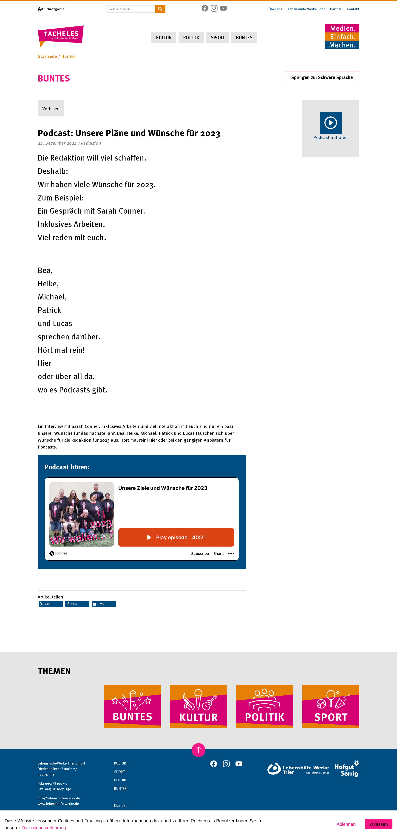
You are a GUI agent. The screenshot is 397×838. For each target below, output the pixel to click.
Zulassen (378, 824)
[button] (51, 604)
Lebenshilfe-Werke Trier (306, 9)
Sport (217, 37)
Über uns (275, 9)
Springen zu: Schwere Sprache (322, 77)
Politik (191, 37)
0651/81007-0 (56, 783)
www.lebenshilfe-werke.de (58, 803)
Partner (335, 9)
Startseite (47, 56)
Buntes (244, 37)
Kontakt (353, 9)
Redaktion (91, 142)
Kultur (164, 37)
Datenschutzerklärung (44, 827)
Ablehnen (346, 824)
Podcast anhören (330, 137)
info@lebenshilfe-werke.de (59, 798)
